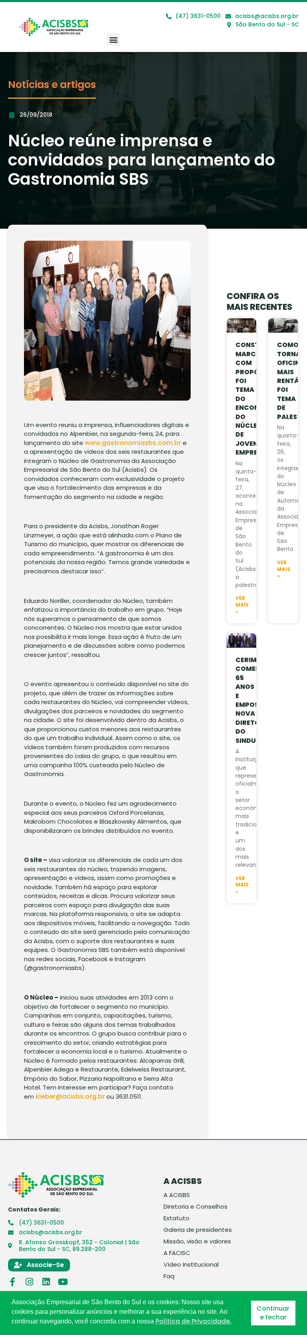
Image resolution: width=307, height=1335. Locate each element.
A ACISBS (176, 1195)
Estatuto (176, 1218)
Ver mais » (242, 605)
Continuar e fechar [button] (273, 1313)
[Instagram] (29, 1281)
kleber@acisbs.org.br (70, 1096)
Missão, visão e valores (197, 1241)
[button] (113, 39)
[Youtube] (62, 1281)
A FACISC (176, 1253)
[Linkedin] (46, 1281)
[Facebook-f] (12, 1281)
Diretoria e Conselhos (195, 1206)
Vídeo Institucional (191, 1264)
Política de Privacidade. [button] (193, 1321)
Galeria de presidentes (197, 1230)
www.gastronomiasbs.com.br (133, 442)
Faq (168, 1276)
